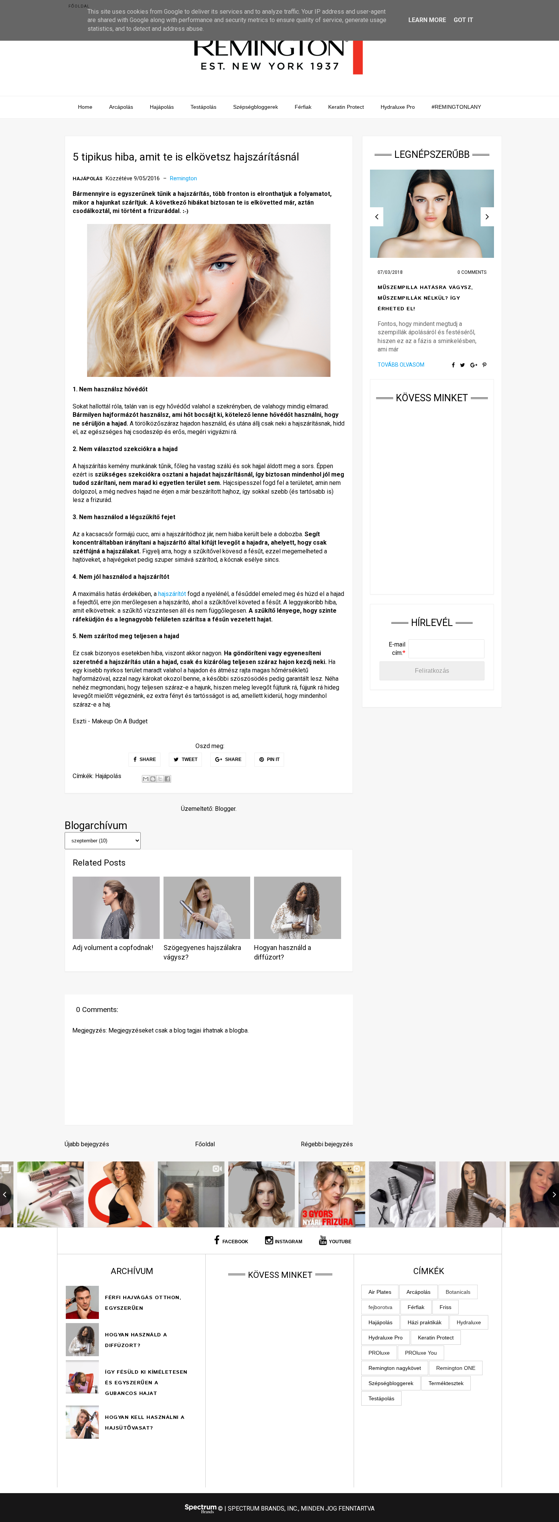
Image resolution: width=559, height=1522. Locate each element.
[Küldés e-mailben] (145, 779)
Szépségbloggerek (255, 107)
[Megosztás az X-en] (160, 779)
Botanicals (458, 1292)
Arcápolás (121, 107)
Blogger (225, 808)
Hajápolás (162, 107)
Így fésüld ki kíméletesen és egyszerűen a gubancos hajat (146, 1382)
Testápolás (203, 107)
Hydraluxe (469, 1322)
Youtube (340, 1241)
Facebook (234, 1241)
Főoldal (79, 6)
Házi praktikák (424, 1322)
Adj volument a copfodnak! (113, 948)
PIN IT (273, 759)
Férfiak (303, 107)
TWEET (189, 759)
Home (85, 107)
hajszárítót (172, 593)
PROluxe (379, 1353)
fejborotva (380, 1307)
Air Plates (379, 1292)
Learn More (427, 20)
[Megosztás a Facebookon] (167, 779)
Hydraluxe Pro (398, 107)
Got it (463, 20)
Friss (445, 1307)
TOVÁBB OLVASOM (401, 365)
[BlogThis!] (153, 779)
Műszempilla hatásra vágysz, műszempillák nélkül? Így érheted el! (425, 298)
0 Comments (471, 272)
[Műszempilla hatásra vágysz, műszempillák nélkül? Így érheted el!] (432, 214)
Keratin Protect (346, 107)
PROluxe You (421, 1353)
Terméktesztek (446, 1383)
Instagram (288, 1241)
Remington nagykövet (394, 1368)
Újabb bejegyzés (87, 1144)
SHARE (147, 759)
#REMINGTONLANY (456, 107)
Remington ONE (455, 1368)
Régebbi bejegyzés (327, 1144)
